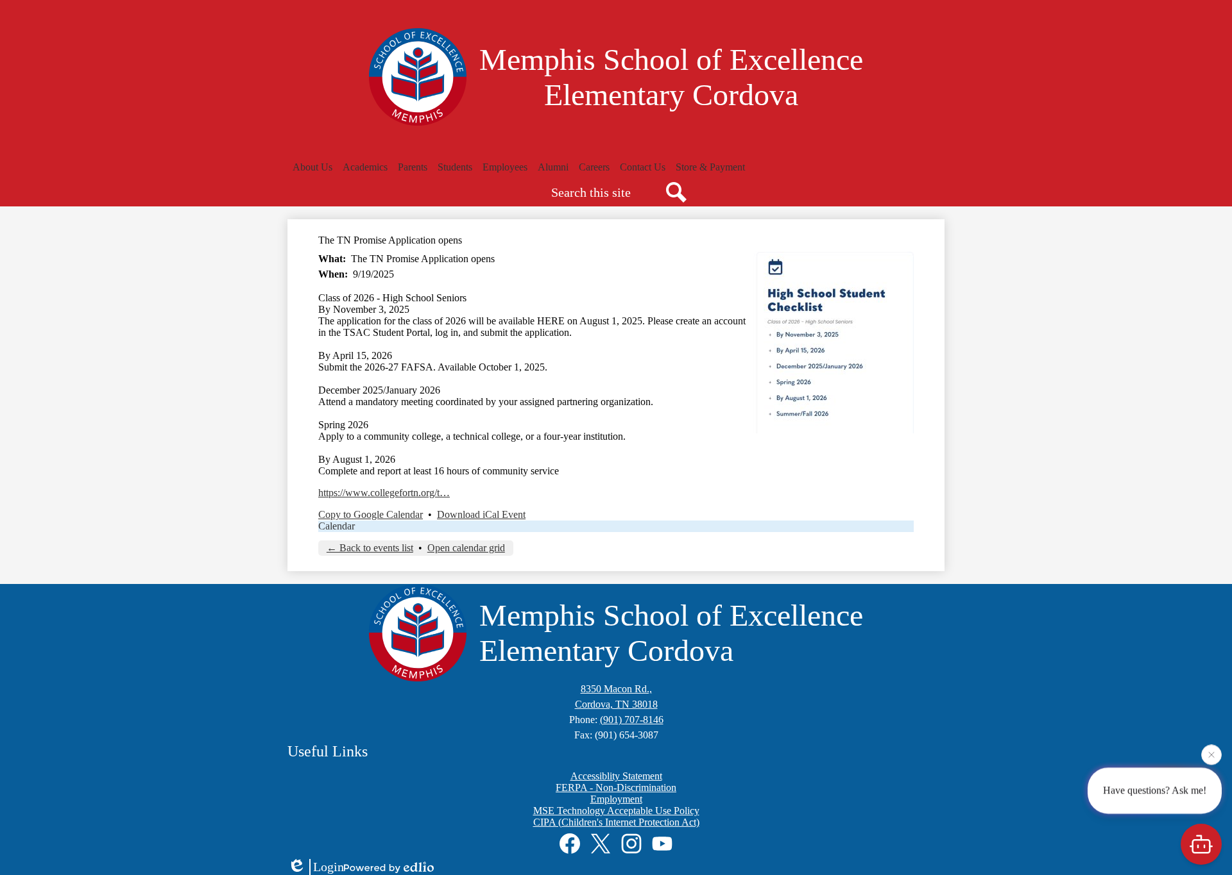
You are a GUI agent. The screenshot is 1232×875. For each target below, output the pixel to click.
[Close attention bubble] (1211, 754)
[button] (312, 167)
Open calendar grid (466, 547)
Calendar (336, 526)
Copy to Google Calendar (370, 514)
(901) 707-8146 (631, 719)
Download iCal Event (481, 514)
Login (328, 867)
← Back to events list (370, 547)
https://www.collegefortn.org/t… (384, 492)
